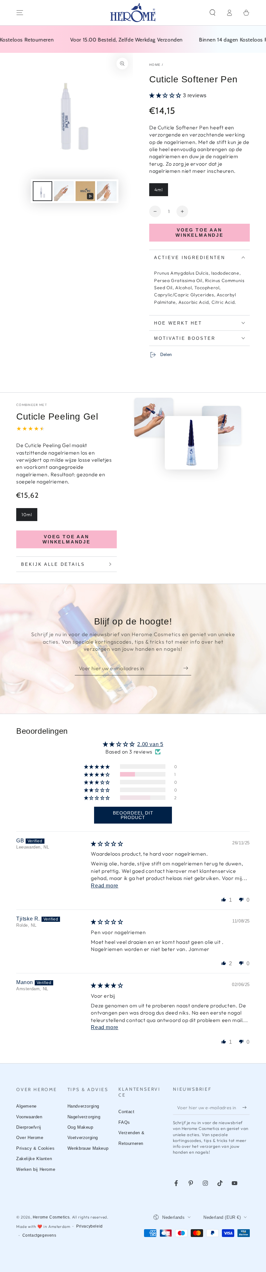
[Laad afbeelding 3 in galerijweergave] (106, 191)
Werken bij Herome (35, 1169)
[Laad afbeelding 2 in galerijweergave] (64, 191)
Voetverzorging (82, 1137)
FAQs (124, 1122)
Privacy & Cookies (35, 1148)
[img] (107, 844)
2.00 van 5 (150, 744)
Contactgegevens (39, 1235)
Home (155, 64)
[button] (212, 13)
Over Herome (29, 1137)
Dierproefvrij (28, 1127)
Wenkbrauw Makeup (88, 1148)
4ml (158, 190)
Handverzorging (83, 1106)
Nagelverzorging (84, 1116)
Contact (126, 1111)
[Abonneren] (187, 668)
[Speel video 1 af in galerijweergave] (85, 191)
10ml (26, 514)
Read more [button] (104, 885)
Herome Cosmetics (51, 1217)
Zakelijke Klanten (34, 1158)
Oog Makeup (80, 1127)
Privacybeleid (89, 1226)
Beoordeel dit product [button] (133, 815)
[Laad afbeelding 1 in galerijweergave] (42, 191)
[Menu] (19, 13)
